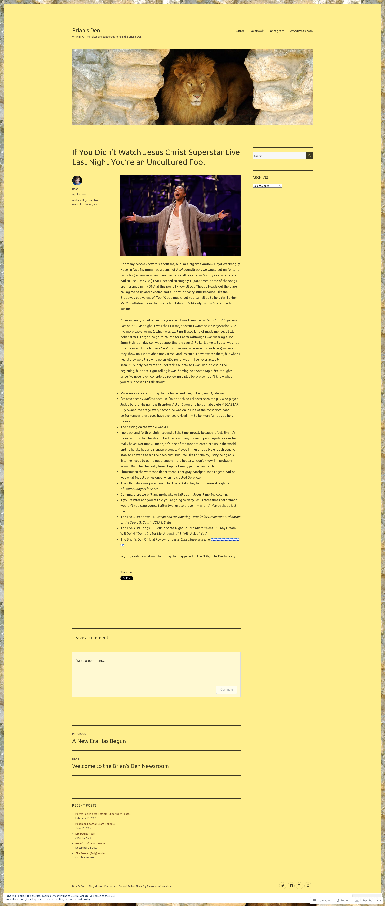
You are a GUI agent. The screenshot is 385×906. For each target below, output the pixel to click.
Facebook (257, 31)
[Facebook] (291, 885)
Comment (226, 689)
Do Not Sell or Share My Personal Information (145, 886)
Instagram (276, 31)
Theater (87, 204)
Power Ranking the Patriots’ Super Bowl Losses (103, 813)
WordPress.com (301, 31)
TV (95, 204)
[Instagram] (299, 885)
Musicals (77, 204)
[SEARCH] (309, 155)
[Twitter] (282, 885)
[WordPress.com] (307, 885)
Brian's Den (86, 30)
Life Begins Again (85, 833)
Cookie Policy (82, 899)
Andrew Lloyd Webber (85, 200)
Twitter (239, 31)
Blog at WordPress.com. (103, 886)
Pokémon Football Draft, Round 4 (95, 823)
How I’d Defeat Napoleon (90, 843)
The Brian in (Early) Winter (90, 853)
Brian (75, 188)
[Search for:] (279, 155)
